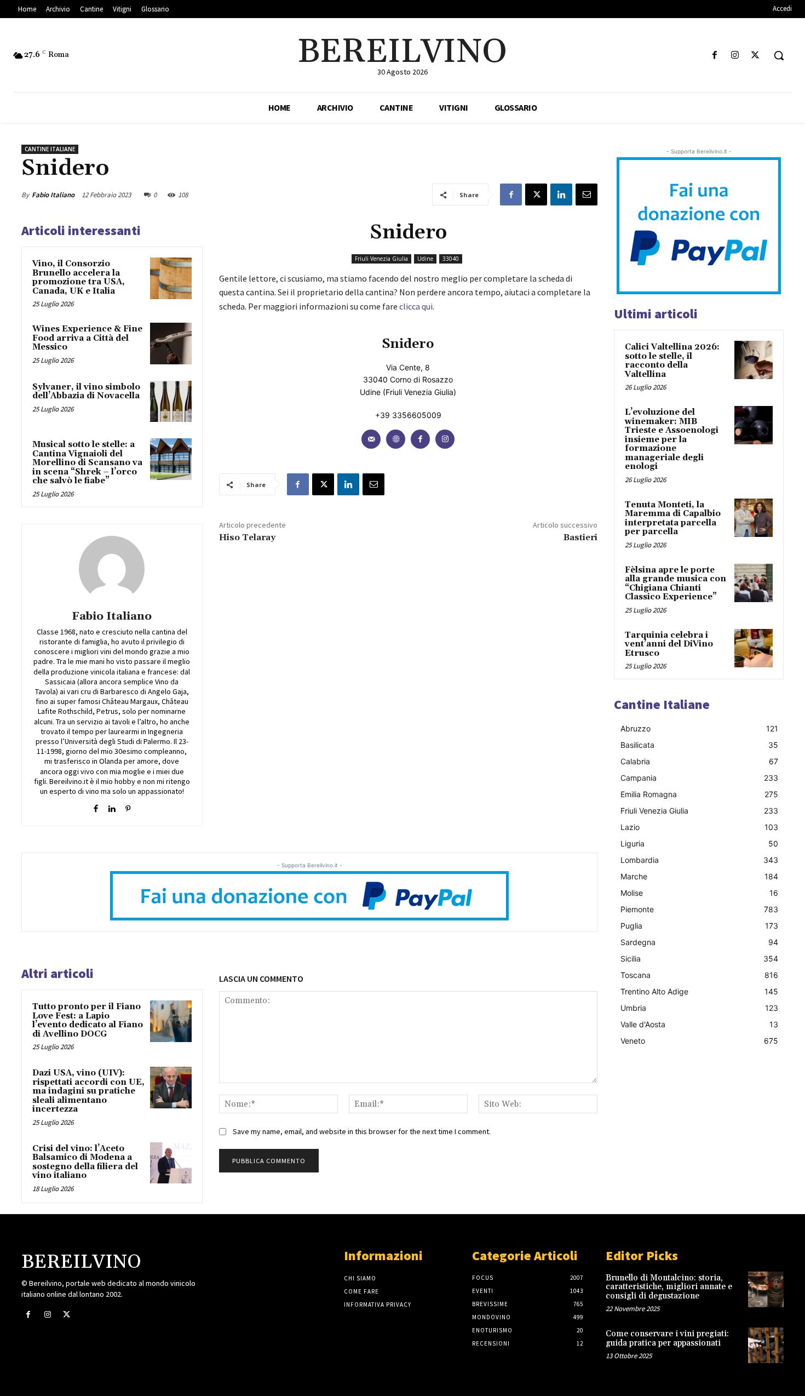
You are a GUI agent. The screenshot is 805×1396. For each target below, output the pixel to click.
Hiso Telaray (247, 537)
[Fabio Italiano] (112, 569)
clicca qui (416, 306)
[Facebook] (714, 55)
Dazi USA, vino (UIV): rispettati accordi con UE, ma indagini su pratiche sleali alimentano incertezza (88, 1091)
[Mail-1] (371, 439)
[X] (755, 55)
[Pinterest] (128, 806)
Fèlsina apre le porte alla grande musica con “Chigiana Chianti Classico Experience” (675, 584)
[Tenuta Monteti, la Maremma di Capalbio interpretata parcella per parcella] (753, 518)
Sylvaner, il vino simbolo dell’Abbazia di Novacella (86, 392)
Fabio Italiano (53, 194)
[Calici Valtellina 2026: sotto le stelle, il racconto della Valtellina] (753, 360)
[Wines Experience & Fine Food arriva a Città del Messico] (171, 343)
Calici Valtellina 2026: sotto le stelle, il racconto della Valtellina (672, 361)
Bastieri (580, 537)
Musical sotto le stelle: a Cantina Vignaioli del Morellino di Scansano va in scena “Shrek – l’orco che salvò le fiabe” (87, 462)
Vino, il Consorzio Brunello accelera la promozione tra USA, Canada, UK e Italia (78, 277)
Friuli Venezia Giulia (381, 258)
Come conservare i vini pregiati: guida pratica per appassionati (667, 1338)
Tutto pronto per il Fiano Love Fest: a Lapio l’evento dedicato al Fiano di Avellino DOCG (87, 1020)
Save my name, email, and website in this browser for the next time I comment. (362, 1131)
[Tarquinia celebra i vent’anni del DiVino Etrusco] (753, 648)
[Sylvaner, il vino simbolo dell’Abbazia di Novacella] (171, 401)
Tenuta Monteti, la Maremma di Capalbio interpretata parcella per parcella (673, 518)
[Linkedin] (561, 194)
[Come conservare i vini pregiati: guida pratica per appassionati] (766, 1345)
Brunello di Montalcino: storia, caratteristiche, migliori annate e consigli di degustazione (669, 1287)
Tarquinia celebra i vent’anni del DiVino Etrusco (669, 644)
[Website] (395, 439)
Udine (425, 258)
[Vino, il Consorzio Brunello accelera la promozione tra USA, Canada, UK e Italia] (171, 278)
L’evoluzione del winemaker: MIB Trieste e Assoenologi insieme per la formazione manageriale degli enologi (671, 439)
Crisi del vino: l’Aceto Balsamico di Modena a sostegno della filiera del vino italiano (85, 1162)
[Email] (586, 194)
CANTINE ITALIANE (50, 149)
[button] (779, 55)
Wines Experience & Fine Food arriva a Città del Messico (87, 338)
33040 (450, 258)
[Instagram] (735, 55)
